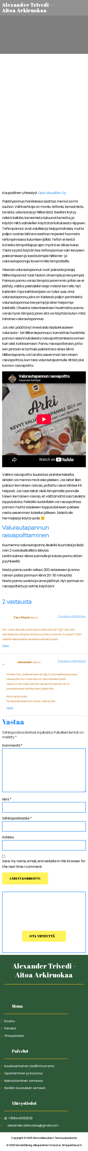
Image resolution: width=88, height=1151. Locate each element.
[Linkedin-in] (44, 989)
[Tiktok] (33, 989)
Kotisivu (8, 837)
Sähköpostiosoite (17, 818)
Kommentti (12, 745)
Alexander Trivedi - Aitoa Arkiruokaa (44, 970)
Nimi (6, 799)
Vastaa (5, 645)
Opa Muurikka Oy (52, 192)
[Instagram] (54, 989)
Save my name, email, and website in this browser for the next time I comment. (43, 864)
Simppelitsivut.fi (44, 1145)
